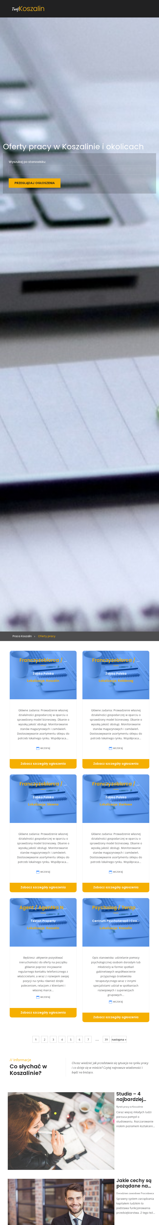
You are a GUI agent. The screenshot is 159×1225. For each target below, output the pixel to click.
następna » (119, 1039)
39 (106, 1039)
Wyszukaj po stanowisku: (27, 162)
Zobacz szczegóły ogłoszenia (43, 764)
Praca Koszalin (22, 636)
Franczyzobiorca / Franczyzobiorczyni (64, 660)
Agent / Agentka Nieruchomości (57, 907)
